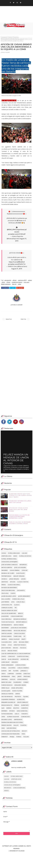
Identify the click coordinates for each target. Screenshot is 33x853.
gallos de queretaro (9, 613)
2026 (3, 728)
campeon (11, 673)
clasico (16, 605)
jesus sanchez (6, 648)
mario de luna (6, 682)
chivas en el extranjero (10, 561)
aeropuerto (4, 37)
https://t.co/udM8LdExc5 (17, 262)
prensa (16, 705)
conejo (25, 682)
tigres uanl (18, 636)
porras (18, 736)
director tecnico (20, 645)
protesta (18, 696)
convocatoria (21, 665)
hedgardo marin (20, 685)
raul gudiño (6, 599)
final (13, 676)
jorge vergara (14, 579)
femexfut (5, 736)
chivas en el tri (7, 605)
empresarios (18, 719)
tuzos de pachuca (8, 622)
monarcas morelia (20, 619)
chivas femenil (15, 570)
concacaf (11, 656)
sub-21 (17, 714)
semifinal (5, 679)
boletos (16, 708)
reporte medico (21, 622)
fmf (10, 670)
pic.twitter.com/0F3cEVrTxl (16, 264)
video (21, 40)
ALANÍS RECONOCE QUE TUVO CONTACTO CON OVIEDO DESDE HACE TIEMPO (20, 495)
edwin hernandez (7, 665)
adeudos (15, 662)
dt (24, 636)
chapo (4, 656)
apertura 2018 (6, 556)
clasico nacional (14, 584)
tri (16, 607)
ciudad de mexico (23, 39)
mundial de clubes (8, 573)
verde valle (5, 688)
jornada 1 (24, 670)
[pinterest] (20, 2)
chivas (16, 39)
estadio (12, 711)
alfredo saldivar (13, 716)
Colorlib (21, 851)
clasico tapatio (22, 582)
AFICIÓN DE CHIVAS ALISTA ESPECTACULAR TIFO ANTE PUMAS (18, 509)
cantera (19, 673)
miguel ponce (12, 650)
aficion (10, 37)
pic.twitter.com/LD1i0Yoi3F (16, 234)
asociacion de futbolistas (11, 731)
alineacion (21, 699)
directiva (27, 673)
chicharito (21, 590)
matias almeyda (7, 567)
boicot (24, 731)
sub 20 (4, 659)
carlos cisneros (23, 668)
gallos (16, 725)
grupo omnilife (22, 702)
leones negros (22, 679)
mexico (20, 613)
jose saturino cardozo (10, 564)
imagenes (5, 570)
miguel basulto (7, 705)
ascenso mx (25, 659)
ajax (3, 708)
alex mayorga (11, 728)
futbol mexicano (8, 40)
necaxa (15, 648)
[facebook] (10, 2)
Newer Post (9, 319)
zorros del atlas (18, 599)
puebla (4, 668)
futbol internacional (9, 559)
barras (9, 708)
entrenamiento (7, 625)
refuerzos (23, 564)
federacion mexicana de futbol (12, 722)
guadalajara (6, 691)
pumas (4, 645)
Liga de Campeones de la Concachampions (16, 653)
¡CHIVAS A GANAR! (5, 52)
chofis (13, 593)
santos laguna (7, 633)
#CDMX (18, 223)
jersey (19, 676)
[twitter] (13, 2)
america (4, 639)
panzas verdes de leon (9, 610)
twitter (13, 288)
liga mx (16, 40)
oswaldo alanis (7, 607)
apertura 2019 (22, 280)
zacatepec (11, 668)
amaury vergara (18, 576)
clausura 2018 (6, 642)
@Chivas (19, 220)
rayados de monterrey (9, 587)
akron (17, 693)
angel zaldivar (14, 639)
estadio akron (7, 636)
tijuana (25, 696)
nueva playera (17, 691)
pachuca (23, 648)
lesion (23, 579)
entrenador (6, 676)
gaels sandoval (22, 711)
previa (4, 584)
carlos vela (21, 602)
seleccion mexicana (8, 590)
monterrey (5, 627)
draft (24, 639)
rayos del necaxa (20, 630)
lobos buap (6, 662)
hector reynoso (7, 696)
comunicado (25, 716)
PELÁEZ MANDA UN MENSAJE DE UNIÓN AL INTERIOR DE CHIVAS (16, 459)
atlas (10, 645)
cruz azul (26, 282)
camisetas (24, 708)
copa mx (24, 570)
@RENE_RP (10, 230)
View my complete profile (18, 767)
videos (6, 790)
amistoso (5, 582)
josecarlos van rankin (18, 627)
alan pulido (20, 573)
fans (23, 734)
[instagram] (17, 2)
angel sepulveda (17, 688)
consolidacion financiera (11, 734)
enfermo (4, 711)
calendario (17, 682)
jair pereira (5, 602)
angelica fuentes (7, 693)
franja (12, 736)
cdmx (11, 39)
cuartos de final (23, 656)
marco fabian (18, 625)
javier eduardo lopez (9, 596)
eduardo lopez (7, 719)
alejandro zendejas (8, 699)
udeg (3, 716)
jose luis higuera (20, 567)
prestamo (27, 676)
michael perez (23, 642)
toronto (24, 714)
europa (4, 670)
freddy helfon (7, 725)
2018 (12, 602)
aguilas (12, 679)
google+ (21, 288)
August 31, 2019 (16, 269)
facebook (5, 288)
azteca (6, 39)
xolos (4, 650)
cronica (4, 579)
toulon (26, 736)
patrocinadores (7, 714)
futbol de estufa (25, 556)
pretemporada (6, 576)
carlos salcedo (19, 633)
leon (15, 642)
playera (15, 670)
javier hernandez (24, 596)
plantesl (23, 725)
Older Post (23, 319)
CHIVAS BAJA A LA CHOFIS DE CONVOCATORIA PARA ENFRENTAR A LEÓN (19, 516)
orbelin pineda (7, 630)
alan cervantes (13, 659)
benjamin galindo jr (8, 702)
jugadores (5, 616)
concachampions (17, 616)
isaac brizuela (6, 619)
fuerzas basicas (7, 685)
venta (4, 673)
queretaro (25, 705)
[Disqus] (16, 346)
